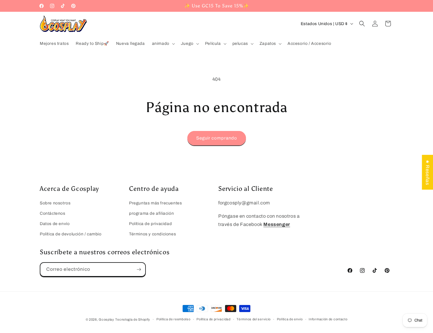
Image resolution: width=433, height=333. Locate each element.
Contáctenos (52, 213)
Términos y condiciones (152, 234)
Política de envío (290, 319)
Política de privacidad (150, 224)
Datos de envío (55, 224)
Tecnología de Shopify (132, 319)
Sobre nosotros (55, 203)
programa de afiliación (151, 213)
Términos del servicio (254, 319)
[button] (162, 43)
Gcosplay (106, 319)
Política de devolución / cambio (71, 234)
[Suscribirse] (138, 269)
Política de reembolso (173, 319)
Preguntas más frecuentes (155, 203)
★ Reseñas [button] (427, 172)
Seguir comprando (216, 138)
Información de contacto (328, 319)
